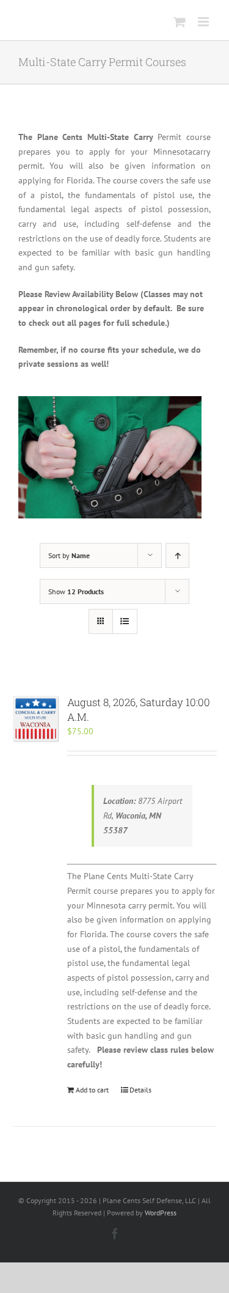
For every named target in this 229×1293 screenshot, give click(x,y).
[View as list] (125, 621)
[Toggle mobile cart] (179, 21)
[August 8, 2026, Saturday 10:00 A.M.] (35, 718)
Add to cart (92, 1089)
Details (140, 1089)
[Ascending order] (177, 555)
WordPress (160, 1212)
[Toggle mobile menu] (204, 21)
